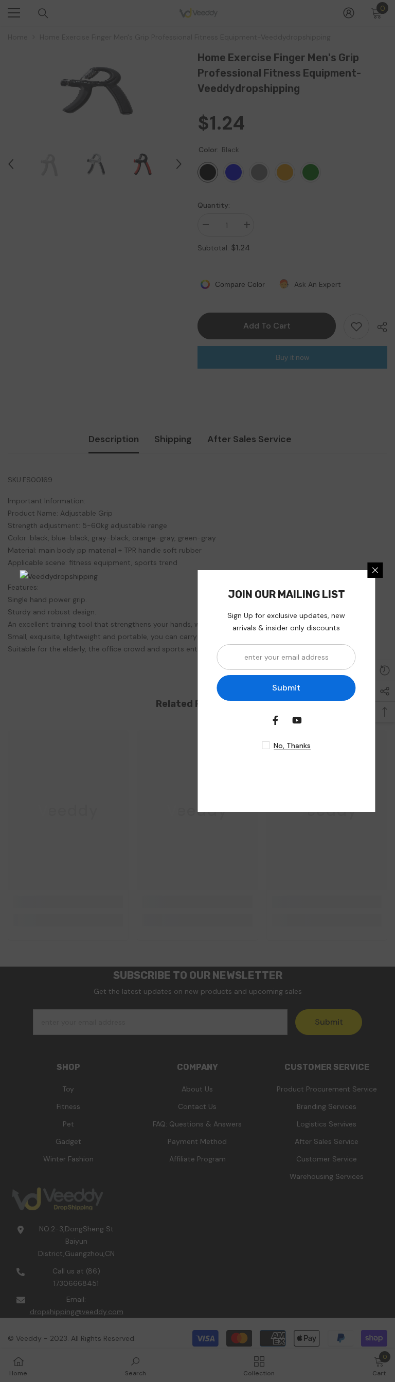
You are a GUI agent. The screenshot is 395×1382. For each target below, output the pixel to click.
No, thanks (292, 745)
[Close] (375, 570)
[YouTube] (297, 720)
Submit (286, 687)
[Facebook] (275, 720)
